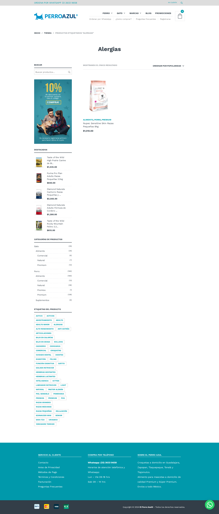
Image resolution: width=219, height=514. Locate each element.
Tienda (47, 33)
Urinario (53, 420)
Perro (106, 13)
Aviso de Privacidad (49, 467)
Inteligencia (42, 381)
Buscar (69, 72)
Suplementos (42, 300)
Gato (119, 13)
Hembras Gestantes (45, 372)
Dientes (59, 355)
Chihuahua (55, 346)
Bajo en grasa (43, 342)
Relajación (61, 411)
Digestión (41, 359)
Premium (41, 265)
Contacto (43, 462)
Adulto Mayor (43, 325)
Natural (41, 260)
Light (63, 385)
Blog (148, 13)
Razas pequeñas (44, 411)
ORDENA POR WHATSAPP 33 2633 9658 (55, 2)
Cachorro (41, 346)
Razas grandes (43, 402)
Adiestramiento (44, 320)
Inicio (37, 33)
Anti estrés (63, 329)
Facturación (44, 481)
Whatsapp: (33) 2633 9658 (102, 462)
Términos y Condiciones (51, 477)
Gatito (61, 363)
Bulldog (58, 342)
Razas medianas (43, 407)
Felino (53, 359)
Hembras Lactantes (45, 376)
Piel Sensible (42, 394)
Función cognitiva (45, 363)
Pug (63, 398)
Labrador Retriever (46, 385)
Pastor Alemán (55, 389)
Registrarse (165, 19)
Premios (41, 290)
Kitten (56, 381)
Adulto (59, 320)
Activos (50, 316)
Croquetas (56, 351)
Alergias (58, 325)
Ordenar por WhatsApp (100, 19)
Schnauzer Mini (43, 415)
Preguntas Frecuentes (50, 486)
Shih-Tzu (40, 420)
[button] (210, 505)
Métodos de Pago (47, 472)
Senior (58, 415)
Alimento (40, 251)
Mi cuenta (172, 2)
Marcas (134, 13)
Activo (39, 316)
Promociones (163, 13)
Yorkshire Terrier (45, 424)
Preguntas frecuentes (146, 19)
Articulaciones (43, 333)
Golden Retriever (45, 368)
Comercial (42, 255)
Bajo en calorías (44, 338)
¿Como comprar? (124, 19)
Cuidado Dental (43, 355)
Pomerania (58, 394)
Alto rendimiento (45, 329)
